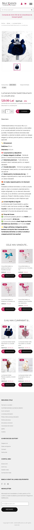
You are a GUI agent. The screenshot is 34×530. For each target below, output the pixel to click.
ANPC (3, 429)
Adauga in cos (10, 275)
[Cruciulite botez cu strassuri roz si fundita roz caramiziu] (25, 289)
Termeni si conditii (6, 405)
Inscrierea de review (7, 426)
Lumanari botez (16, 23)
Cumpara (24, 111)
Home (3, 23)
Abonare (9, 509)
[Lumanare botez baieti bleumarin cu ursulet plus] (8, 332)
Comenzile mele (6, 472)
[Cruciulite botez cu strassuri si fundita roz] (8, 289)
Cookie (3, 432)
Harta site (4, 452)
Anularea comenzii (7, 423)
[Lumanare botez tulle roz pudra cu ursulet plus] (25, 332)
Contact (3, 449)
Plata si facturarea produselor (10, 417)
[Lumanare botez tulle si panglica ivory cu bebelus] (25, 365)
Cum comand (5, 411)
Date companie (6, 446)
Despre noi (4, 443)
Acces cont (4, 463)
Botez (8, 23)
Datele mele (5, 469)
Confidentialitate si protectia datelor (12, 408)
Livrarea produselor (7, 414)
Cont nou (4, 467)
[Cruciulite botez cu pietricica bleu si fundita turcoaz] (8, 256)
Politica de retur (6, 420)
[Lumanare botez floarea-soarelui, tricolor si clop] (8, 365)
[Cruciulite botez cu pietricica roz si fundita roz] (25, 256)
